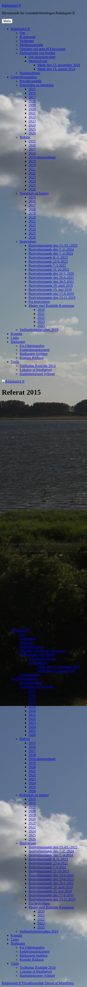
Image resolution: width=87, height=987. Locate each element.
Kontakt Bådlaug (32, 358)
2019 (32, 105)
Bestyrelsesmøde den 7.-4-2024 (51, 253)
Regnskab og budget (34, 193)
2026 (32, 133)
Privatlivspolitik (31, 81)
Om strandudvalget (42, 57)
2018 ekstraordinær (42, 157)
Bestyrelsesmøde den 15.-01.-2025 (53, 245)
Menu (7, 21)
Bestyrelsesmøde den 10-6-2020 (51, 273)
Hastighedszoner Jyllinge (37, 374)
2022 (32, 117)
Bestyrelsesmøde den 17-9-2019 (51, 293)
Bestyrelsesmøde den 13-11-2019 (52, 298)
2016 (32, 93)
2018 (32, 101)
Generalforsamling (24, 77)
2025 (32, 129)
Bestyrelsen (28, 241)
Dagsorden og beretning (37, 85)
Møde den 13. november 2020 (58, 65)
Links (15, 338)
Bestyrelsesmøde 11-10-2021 (49, 269)
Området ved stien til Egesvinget (42, 49)
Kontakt (16, 334)
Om (22, 33)
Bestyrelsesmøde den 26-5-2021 (51, 281)
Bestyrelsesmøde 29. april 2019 (51, 285)
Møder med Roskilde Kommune (51, 306)
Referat (25, 137)
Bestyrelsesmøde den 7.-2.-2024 (51, 249)
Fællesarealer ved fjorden (37, 53)
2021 (32, 113)
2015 (32, 89)
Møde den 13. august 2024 (56, 69)
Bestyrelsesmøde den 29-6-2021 (51, 277)
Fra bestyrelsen (39, 302)
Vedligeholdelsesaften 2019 (39, 330)
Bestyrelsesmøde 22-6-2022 (48, 261)
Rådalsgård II (11, 5)
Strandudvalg (38, 61)
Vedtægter (27, 41)
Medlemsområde (31, 45)
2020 (32, 109)
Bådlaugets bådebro (34, 354)
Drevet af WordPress (59, 983)
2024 (32, 125)
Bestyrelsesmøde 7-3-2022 (47, 265)
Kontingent (27, 37)
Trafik (15, 362)
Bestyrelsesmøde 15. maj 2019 (50, 289)
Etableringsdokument (35, 350)
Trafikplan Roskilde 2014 (38, 366)
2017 (32, 97)
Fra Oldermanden (32, 346)
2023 (32, 121)
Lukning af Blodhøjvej (36, 370)
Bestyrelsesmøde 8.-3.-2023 (48, 257)
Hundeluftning (30, 73)
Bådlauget (18, 342)
